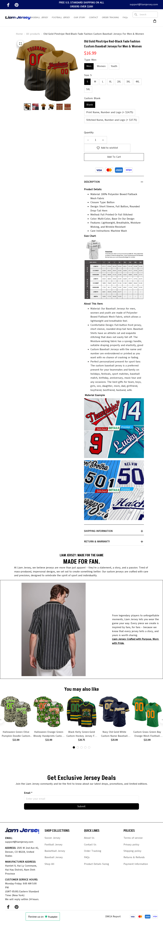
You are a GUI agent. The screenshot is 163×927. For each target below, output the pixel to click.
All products (33, 34)
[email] (144, 5)
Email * (28, 793)
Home (19, 34)
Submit (81, 806)
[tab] (74, 747)
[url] (137, 641)
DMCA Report (113, 916)
